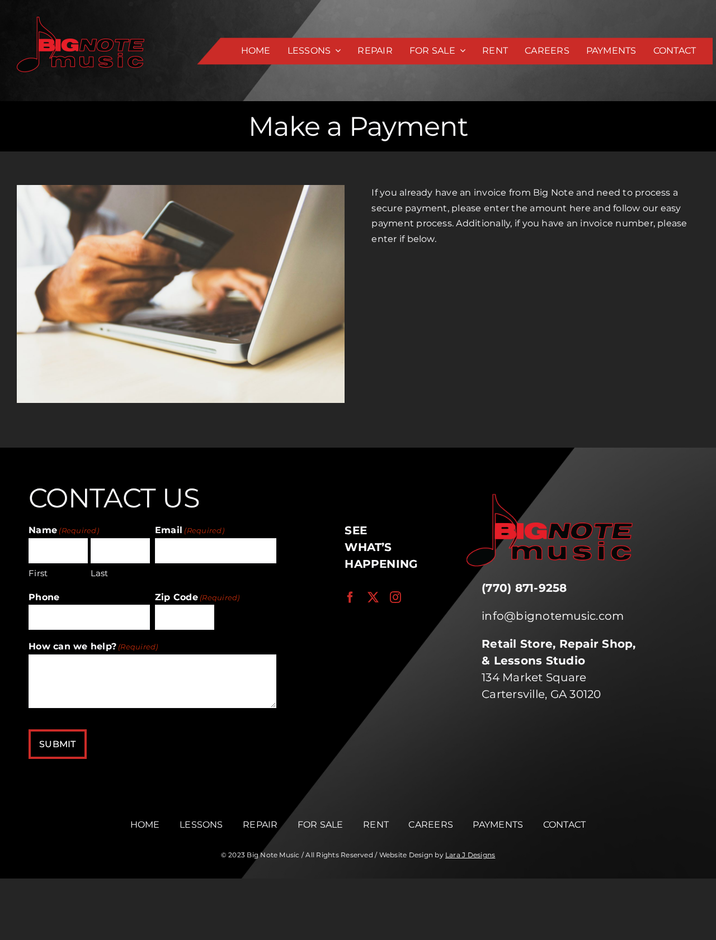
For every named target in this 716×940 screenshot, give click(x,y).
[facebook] (350, 597)
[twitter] (373, 597)
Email (189, 530)
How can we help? (93, 646)
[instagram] (395, 597)
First (38, 573)
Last (100, 573)
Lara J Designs (470, 855)
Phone (44, 597)
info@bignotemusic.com (553, 616)
